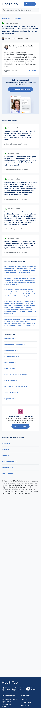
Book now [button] (29, 4)
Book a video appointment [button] (20, 89)
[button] (10, 4)
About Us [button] (24, 700)
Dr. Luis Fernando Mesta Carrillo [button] (21, 46)
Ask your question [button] (20, 426)
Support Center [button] (26, 702)
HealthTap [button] (6, 18)
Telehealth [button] (17, 18)
